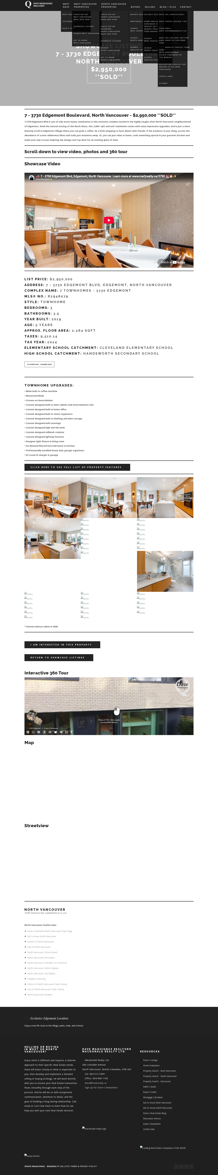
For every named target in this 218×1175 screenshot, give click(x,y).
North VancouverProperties (113, 5)
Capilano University (36, 978)
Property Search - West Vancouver (159, 1070)
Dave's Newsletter (152, 1123)
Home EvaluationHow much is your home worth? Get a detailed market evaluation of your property (157, 26)
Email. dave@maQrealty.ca (176, 29)
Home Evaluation (151, 1065)
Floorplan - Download (39, 364)
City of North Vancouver (39, 947)
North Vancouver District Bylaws (43, 968)
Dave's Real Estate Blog (154, 1113)
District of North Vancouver (40, 941)
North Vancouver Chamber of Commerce (47, 962)
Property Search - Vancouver (157, 1081)
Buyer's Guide (149, 1092)
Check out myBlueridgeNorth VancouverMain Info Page (110, 30)
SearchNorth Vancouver (110, 49)
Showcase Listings (84, 26)
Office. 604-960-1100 (176, 21)
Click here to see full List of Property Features (76, 467)
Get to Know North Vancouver (110, 58)
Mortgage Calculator (153, 1097)
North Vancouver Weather (39, 994)
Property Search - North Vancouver (160, 1076)
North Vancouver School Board (42, 952)
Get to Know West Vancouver (82, 41)
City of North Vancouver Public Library (45, 989)
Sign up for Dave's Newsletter (101, 1087)
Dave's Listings (150, 1060)
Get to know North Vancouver (41, 936)
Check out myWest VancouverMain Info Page (82, 16)
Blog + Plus (168, 6)
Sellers (150, 6)
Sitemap (163, 83)
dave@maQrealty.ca (96, 1083)
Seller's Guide (152, 14)
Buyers (135, 6)
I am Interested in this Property (61, 644)
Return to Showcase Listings (58, 657)
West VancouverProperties (85, 5)
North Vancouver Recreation (41, 957)
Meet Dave (66, 5)
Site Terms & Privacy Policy (81, 1166)
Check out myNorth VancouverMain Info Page (110, 16)
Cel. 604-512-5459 (174, 14)
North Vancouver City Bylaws (41, 973)
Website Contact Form (177, 47)
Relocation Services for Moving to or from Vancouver (172, 66)
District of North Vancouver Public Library (47, 984)
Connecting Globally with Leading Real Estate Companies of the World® (171, 53)
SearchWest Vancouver (153, 39)
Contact (186, 6)
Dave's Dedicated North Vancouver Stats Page (49, 931)
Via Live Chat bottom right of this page (176, 39)
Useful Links (166, 76)
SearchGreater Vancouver (154, 58)
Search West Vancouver (86, 33)
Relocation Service (152, 1118)
